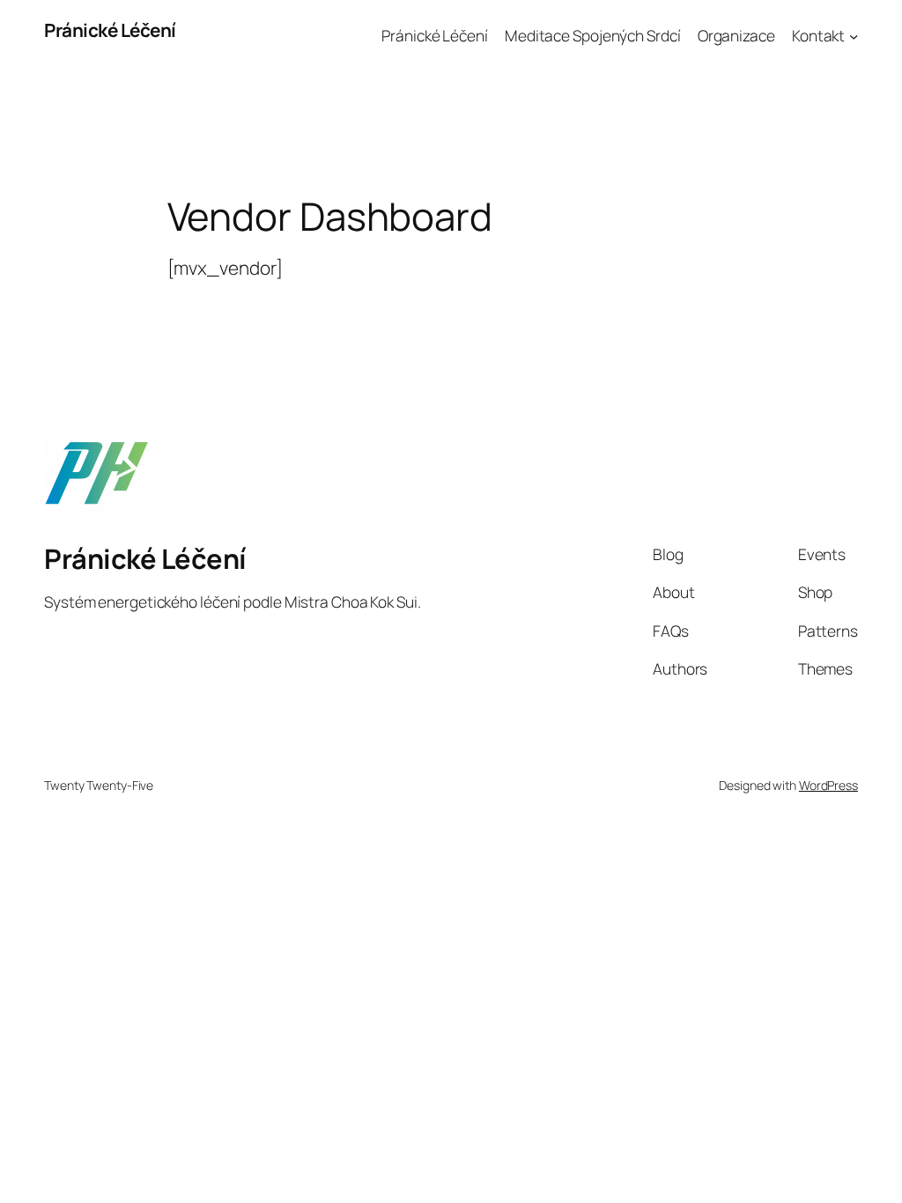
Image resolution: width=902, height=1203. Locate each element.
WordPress (828, 785)
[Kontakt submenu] (853, 35)
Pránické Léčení (110, 30)
